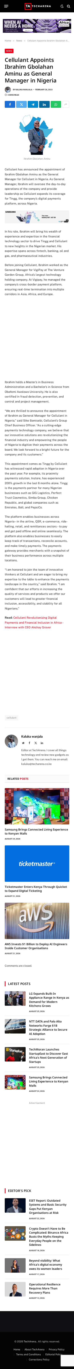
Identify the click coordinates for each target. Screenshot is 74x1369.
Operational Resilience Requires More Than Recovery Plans (45, 1288)
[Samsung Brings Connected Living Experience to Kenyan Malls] (37, 806)
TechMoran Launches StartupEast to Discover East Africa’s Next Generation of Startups (48, 1055)
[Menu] (6, 6)
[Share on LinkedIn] (44, 104)
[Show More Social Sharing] (65, 104)
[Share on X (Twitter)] (21, 104)
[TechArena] (37, 6)
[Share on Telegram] (33, 104)
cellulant (12, 717)
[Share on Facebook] (10, 104)
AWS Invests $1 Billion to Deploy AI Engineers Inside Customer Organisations (36, 946)
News (9, 51)
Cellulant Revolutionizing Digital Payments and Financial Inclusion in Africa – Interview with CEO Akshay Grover (34, 622)
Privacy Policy (57, 1349)
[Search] (68, 6)
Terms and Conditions (28, 1354)
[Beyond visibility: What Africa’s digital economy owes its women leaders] (15, 1265)
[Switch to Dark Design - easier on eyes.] (62, 6)
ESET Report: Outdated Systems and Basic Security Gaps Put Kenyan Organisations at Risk (47, 1207)
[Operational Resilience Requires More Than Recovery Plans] (15, 1289)
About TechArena (34, 1349)
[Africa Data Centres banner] (37, 26)
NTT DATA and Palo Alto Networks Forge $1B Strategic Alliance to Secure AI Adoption (48, 1027)
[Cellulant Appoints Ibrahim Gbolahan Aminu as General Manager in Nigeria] (37, 134)
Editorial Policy (53, 1354)
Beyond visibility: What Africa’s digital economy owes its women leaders (45, 1265)
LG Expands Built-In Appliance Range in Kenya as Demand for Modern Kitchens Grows (49, 1000)
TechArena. (30, 1341)
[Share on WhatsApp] (56, 104)
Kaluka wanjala (24, 90)
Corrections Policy (39, 1359)
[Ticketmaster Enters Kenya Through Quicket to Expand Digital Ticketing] (37, 863)
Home (16, 1349)
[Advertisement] (37, 338)
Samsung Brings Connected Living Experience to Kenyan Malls (48, 1081)
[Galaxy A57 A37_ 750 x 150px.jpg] (37, 222)
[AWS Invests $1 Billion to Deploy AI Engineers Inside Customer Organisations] (37, 921)
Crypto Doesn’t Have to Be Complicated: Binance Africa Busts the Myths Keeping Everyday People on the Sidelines (48, 1237)
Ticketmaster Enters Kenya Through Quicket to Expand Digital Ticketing (36, 888)
